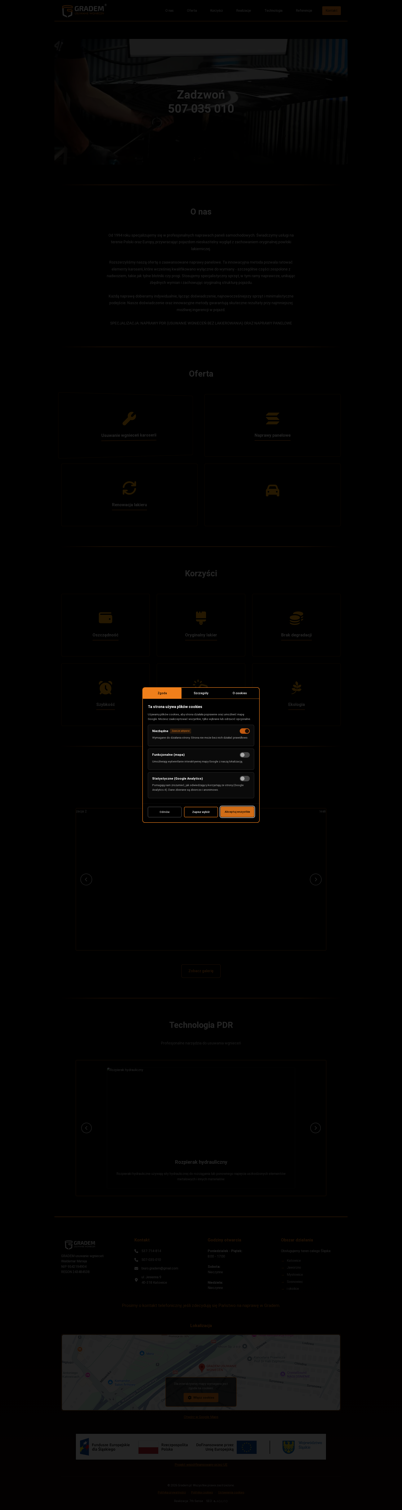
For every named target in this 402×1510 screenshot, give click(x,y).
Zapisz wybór (201, 812)
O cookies (240, 693)
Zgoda (162, 693)
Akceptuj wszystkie (237, 811)
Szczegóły (201, 693)
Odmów (165, 812)
